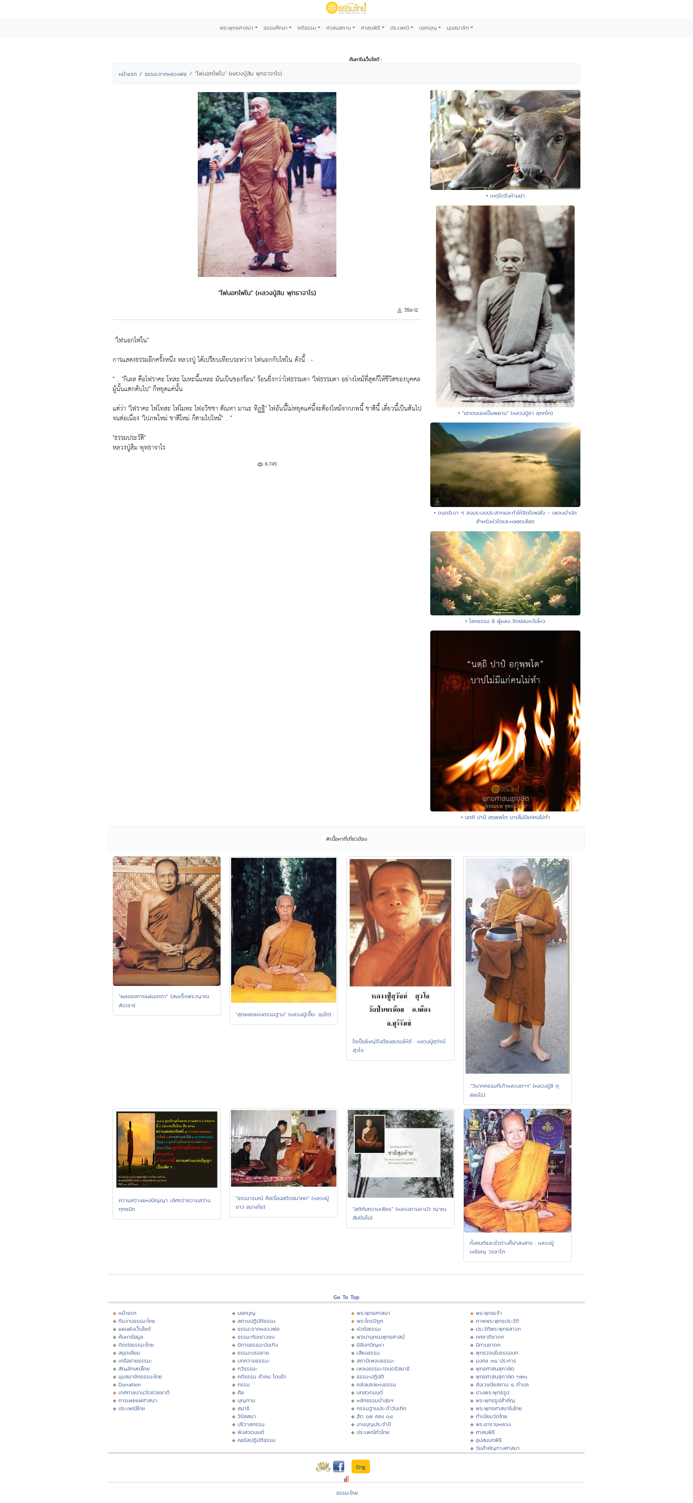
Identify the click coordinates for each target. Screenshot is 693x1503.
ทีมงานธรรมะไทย (136, 1321)
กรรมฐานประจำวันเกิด (381, 1408)
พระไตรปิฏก (370, 1321)
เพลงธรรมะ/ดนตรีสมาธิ (383, 1368)
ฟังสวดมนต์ (250, 1432)
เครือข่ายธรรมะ (135, 1360)
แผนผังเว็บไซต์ (134, 1329)
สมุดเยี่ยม (129, 1352)
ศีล (240, 1392)
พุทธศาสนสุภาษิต (495, 1368)
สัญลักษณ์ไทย (134, 1368)
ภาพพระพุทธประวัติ (497, 1321)
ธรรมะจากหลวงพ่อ (166, 74)
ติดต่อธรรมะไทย (136, 1344)
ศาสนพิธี (370, 27)
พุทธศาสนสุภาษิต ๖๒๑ (501, 1376)
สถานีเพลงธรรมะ (376, 1360)
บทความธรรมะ (253, 1360)
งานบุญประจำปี (374, 1424)
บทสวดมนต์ (370, 1392)
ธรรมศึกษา (275, 27)
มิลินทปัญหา (370, 1344)
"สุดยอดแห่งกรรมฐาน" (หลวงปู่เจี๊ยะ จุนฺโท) (283, 1014)
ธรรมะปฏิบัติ (370, 1376)
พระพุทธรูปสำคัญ (495, 1400)
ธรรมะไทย (347, 1492)
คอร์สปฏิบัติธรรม (256, 1440)
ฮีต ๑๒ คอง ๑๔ (375, 1416)
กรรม (243, 1384)
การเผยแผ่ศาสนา (137, 1400)
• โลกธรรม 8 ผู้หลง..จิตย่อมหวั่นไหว (505, 621)
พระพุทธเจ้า (489, 1313)
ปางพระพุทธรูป (492, 1392)
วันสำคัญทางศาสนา (498, 1448)
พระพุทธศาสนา (236, 27)
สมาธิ (243, 1408)
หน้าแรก (128, 74)
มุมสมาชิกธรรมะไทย (140, 1376)
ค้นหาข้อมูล (130, 1336)
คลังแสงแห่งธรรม (376, 1384)
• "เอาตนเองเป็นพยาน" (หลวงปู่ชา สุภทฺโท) (505, 413)
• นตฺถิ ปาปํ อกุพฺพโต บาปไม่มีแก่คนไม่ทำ (505, 817)
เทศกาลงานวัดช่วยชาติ (144, 1392)
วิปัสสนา (246, 1416)
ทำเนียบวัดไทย (491, 1416)
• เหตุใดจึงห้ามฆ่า (505, 195)
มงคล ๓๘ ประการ (496, 1360)
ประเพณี (399, 27)
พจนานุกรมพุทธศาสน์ (381, 1336)
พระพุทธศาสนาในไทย (499, 1408)
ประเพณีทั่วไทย (373, 1432)
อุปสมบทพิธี (489, 1440)
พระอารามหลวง (493, 1424)
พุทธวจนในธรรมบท (497, 1352)
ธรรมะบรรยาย (253, 1352)
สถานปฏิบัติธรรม (256, 1321)
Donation (129, 1384)
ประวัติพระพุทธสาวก (498, 1329)
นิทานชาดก (488, 1344)
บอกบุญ (428, 27)
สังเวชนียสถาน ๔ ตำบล (502, 1384)
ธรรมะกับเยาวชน (256, 1336)
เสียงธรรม (368, 1352)
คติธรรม (306, 27)
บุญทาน (246, 1400)
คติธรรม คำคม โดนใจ (261, 1376)
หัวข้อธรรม (369, 1329)
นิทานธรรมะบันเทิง (257, 1344)
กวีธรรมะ (247, 1368)
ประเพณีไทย (131, 1408)
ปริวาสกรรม (251, 1424)
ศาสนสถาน (338, 27)
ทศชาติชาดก (490, 1336)
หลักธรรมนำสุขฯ (375, 1400)
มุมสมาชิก (458, 27)
